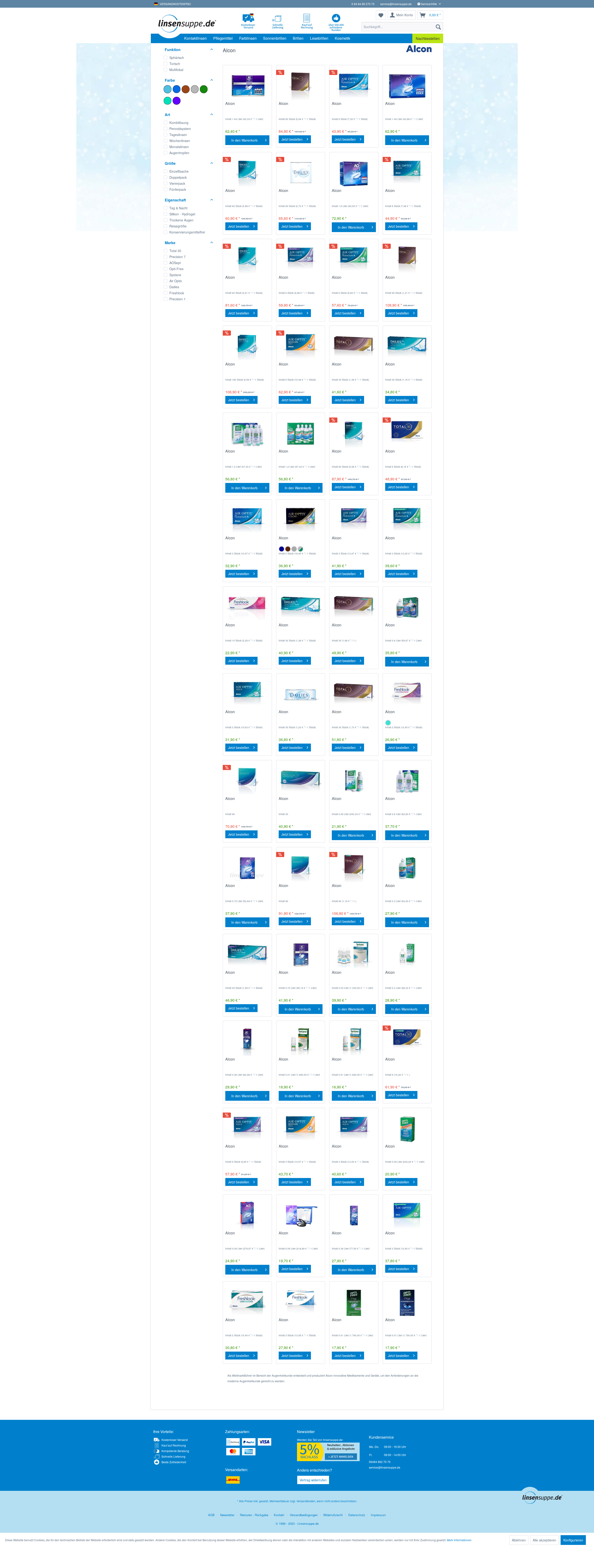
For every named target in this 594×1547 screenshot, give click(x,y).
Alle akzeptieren (544, 1540)
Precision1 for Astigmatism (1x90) (301, 888)
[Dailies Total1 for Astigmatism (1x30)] (354, 607)
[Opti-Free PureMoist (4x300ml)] (247, 434)
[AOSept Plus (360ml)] (354, 1216)
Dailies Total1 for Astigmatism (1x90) (347, 888)
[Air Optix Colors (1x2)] (301, 520)
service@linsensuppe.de (396, 4)
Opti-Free (176, 268)
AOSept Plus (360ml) (349, 1235)
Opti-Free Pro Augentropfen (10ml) (402, 1322)
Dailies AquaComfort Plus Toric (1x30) (300, 627)
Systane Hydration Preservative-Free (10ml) (352, 1061)
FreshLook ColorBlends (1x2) (404, 714)
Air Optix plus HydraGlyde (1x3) (246, 540)
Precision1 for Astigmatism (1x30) (301, 801)
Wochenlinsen (179, 140)
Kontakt (279, 1515)
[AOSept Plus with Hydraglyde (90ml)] (247, 1216)
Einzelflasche (179, 171)
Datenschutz (356, 1515)
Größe (170, 163)
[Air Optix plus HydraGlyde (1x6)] (354, 86)
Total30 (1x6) (396, 453)
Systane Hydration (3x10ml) (347, 974)
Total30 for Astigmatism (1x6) (404, 1061)
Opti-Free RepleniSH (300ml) (402, 888)
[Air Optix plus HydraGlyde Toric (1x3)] (407, 520)
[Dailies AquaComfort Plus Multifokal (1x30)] (247, 955)
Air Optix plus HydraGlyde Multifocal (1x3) (353, 540)
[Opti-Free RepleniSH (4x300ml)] (301, 434)
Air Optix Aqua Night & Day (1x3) (297, 1148)
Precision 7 (177, 256)
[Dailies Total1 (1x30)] (354, 347)
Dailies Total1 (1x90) (296, 105)
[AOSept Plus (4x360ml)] (407, 86)
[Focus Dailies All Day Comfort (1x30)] (301, 694)
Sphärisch (176, 57)
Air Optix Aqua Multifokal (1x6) (245, 1148)
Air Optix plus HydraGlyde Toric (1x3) (406, 540)
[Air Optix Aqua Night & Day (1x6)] (301, 347)
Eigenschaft (175, 200)
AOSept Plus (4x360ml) (404, 105)
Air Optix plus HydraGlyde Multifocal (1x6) (300, 279)
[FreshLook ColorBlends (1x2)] (407, 694)
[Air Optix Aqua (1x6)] (407, 173)
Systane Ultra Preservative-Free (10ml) (299, 1061)
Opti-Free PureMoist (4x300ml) (241, 453)
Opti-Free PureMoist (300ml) (401, 974)
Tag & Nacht (178, 208)
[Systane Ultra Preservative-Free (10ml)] (301, 1042)
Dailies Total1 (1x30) (349, 366)
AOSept (175, 262)
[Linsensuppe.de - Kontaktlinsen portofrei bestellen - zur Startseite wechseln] (186, 23)
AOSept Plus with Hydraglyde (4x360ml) (243, 105)
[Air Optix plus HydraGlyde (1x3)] (247, 520)
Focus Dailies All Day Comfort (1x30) (296, 714)
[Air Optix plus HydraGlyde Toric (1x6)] (354, 260)
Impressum (378, 1515)
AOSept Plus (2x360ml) (244, 888)
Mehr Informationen (459, 1540)
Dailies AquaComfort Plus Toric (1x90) (246, 279)
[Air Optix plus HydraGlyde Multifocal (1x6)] (301, 260)
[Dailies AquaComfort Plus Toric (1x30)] (301, 607)
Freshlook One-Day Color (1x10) (246, 627)
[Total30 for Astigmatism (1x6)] (407, 1042)
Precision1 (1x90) (239, 801)
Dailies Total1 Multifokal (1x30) (351, 714)
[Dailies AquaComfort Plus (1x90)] (247, 173)
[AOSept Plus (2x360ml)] (247, 868)
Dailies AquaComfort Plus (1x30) (406, 366)
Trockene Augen (181, 220)
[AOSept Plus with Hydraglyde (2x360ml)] (301, 955)
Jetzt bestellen (292, 139)
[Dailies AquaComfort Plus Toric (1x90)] (247, 260)
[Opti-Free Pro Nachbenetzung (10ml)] (354, 1302)
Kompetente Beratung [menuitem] (175, 1451)
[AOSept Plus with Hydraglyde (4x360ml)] (247, 86)
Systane (175, 274)
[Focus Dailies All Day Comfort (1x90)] (301, 173)
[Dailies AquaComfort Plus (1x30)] (407, 347)
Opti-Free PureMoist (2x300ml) (401, 801)
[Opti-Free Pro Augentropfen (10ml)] (407, 1302)
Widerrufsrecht (333, 1515)
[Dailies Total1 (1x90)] (301, 86)
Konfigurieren (573, 1540)
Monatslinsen (179, 146)
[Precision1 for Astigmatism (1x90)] (301, 868)
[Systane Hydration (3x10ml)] (354, 955)
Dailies (174, 287)
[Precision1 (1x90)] (247, 781)
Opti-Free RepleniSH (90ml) (402, 1148)
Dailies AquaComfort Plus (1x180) (246, 366)
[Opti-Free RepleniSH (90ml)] (407, 1129)
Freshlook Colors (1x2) (297, 1322)
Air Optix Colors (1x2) (296, 540)
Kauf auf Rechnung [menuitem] (173, 1445)
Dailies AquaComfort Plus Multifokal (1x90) (353, 453)
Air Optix (175, 280)
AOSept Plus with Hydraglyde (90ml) (240, 1235)
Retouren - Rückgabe (254, 1515)
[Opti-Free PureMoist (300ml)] (407, 955)
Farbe (170, 80)
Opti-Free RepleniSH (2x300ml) (402, 627)
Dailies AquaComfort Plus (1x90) (246, 192)
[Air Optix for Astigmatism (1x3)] (407, 1216)
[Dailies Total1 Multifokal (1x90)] (407, 260)
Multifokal (176, 69)
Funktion (173, 49)
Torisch (174, 63)
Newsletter (227, 1515)
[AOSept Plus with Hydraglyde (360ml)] (247, 1042)
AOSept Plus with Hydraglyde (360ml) (241, 1061)
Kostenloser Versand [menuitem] (174, 1440)
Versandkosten (306, 1501)
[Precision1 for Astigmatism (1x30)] (301, 781)
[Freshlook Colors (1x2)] (301, 1302)
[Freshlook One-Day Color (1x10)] (247, 607)
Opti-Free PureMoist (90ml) (348, 801)
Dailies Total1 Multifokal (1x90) (405, 279)
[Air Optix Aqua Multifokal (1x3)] (354, 1129)
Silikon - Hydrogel (182, 214)
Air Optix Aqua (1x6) (401, 192)
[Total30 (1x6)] (407, 434)
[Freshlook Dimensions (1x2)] (247, 1302)
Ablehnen (519, 1540)
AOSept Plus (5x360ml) (351, 192)
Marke (170, 242)
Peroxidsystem (180, 128)
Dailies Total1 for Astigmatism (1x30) (347, 627)
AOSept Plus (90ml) (295, 1235)
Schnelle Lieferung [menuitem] (173, 1456)
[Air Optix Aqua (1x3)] (247, 694)
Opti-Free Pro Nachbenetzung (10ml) (350, 1322)
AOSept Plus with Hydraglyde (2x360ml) (297, 974)
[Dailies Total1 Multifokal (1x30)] (354, 694)
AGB (211, 1515)
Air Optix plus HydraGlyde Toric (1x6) (353, 279)
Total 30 (175, 250)
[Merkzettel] (381, 15)
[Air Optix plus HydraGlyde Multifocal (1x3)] (354, 520)
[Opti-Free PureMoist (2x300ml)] (407, 781)
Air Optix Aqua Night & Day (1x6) (297, 366)
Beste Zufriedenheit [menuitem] (173, 1462)
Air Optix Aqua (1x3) (241, 714)
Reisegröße (178, 226)
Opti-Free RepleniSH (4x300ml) (296, 453)
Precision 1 (177, 299)
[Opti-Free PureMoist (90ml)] (354, 781)
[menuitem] (402, 26)
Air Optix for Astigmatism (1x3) (405, 1235)
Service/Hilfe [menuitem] (429, 4)
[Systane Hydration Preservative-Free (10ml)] (354, 1042)
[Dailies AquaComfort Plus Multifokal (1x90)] (354, 434)
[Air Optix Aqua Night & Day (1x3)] (301, 1129)
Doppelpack (178, 177)
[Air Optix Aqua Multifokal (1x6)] (247, 1129)
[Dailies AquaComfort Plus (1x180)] (247, 347)
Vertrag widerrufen (313, 1480)
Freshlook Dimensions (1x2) (243, 1322)
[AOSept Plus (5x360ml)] (354, 173)
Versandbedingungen (304, 1515)
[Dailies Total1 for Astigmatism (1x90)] (354, 868)
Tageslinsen (178, 134)
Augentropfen (179, 152)
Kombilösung (178, 122)
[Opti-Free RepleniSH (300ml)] (407, 868)
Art (167, 114)
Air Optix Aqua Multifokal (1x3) (352, 1148)
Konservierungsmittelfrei (187, 232)
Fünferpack (177, 189)
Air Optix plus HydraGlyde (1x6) (353, 105)
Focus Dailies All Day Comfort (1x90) (296, 192)
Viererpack (177, 183)
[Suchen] (438, 26)
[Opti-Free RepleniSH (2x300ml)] (407, 607)
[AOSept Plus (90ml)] (301, 1216)
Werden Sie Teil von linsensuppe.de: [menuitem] (320, 1440)
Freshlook (176, 293)
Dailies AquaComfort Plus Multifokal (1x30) (246, 974)
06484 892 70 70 (380, 1462)
